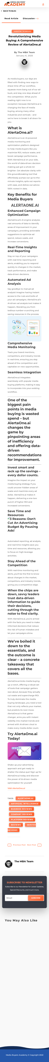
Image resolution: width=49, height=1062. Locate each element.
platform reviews (22, 819)
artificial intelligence (25, 804)
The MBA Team (26, 52)
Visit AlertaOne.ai (16, 788)
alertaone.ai (25, 798)
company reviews (21, 814)
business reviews (21, 809)
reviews (16, 825)
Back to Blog (9, 11)
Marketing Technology (22, 31)
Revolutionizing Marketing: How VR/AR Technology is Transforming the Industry (22, 1006)
